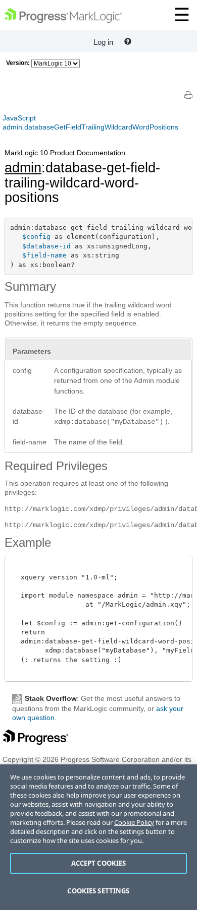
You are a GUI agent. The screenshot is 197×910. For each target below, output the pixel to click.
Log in (103, 42)
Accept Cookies (98, 863)
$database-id (46, 246)
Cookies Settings (98, 890)
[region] (98, 837)
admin (23, 167)
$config (36, 236)
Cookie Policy (134, 822)
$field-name (44, 255)
